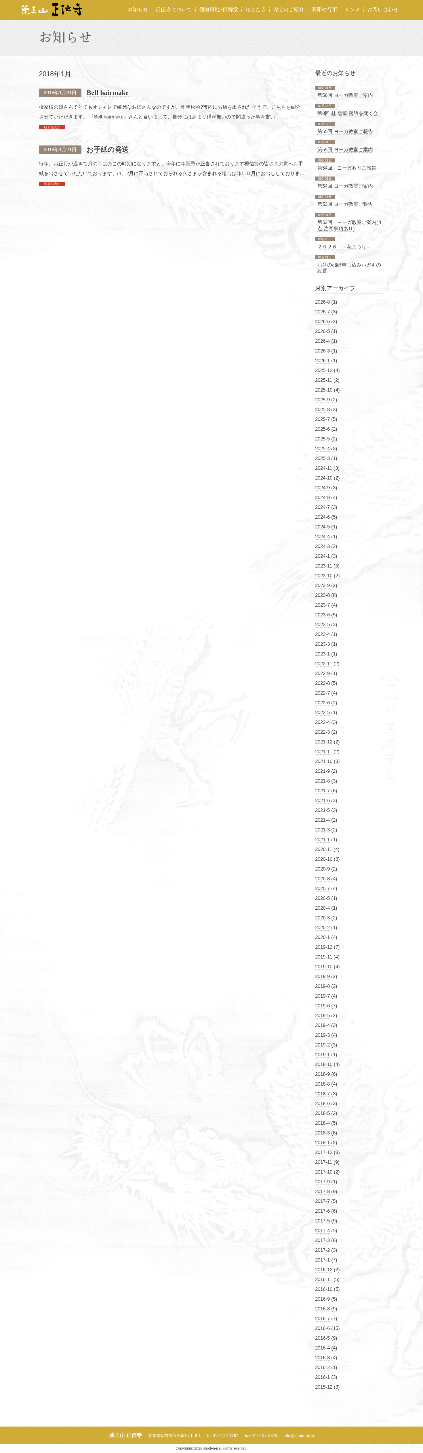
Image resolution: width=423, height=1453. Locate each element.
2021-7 (322, 790)
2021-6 (322, 800)
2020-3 (322, 918)
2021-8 (322, 781)
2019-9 (322, 976)
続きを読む (52, 127)
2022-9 (322, 673)
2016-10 (323, 1289)
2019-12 (323, 947)
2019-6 (322, 1006)
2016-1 (322, 1377)
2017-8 (322, 1191)
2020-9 (322, 869)
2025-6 (322, 429)
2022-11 (323, 663)
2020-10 (323, 859)
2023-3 (322, 644)
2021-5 (322, 810)
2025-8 (322, 409)
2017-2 (322, 1250)
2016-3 (322, 1357)
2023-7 (322, 605)
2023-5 (322, 624)
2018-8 (322, 1084)
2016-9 (322, 1299)
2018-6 (322, 1103)
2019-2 (322, 1045)
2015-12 (323, 1387)
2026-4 (322, 341)
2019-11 (323, 957)
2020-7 (322, 888)
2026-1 (322, 360)
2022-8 (322, 683)
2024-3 (322, 546)
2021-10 (323, 761)
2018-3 (322, 1133)
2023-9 (322, 585)
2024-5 (322, 527)
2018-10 (323, 1064)
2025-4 (322, 448)
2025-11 (323, 380)
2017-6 (322, 1211)
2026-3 (322, 351)
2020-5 (322, 898)
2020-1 (322, 937)
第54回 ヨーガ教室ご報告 (346, 168)
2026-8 (322, 302)
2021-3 (322, 830)
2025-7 (322, 419)
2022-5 (322, 712)
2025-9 (322, 399)
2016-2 (322, 1367)
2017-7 (322, 1201)
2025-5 (322, 439)
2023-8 (322, 595)
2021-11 (323, 751)
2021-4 (322, 820)
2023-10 (323, 575)
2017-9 (322, 1181)
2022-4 (322, 722)
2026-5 (322, 331)
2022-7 (322, 693)
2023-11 (323, 566)
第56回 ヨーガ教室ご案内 (345, 95)
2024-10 (323, 478)
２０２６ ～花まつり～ (344, 247)
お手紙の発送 (108, 149)
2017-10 (323, 1172)
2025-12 (323, 370)
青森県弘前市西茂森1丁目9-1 (174, 1435)
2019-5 (322, 1015)
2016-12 (323, 1269)
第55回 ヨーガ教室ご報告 (345, 131)
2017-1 (322, 1260)
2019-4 (322, 1025)
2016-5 (322, 1338)
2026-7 (322, 312)
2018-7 (322, 1094)
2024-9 (322, 487)
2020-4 (322, 908)
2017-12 (323, 1152)
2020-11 (323, 849)
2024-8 (322, 497)
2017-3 (322, 1240)
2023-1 (322, 654)
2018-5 (322, 1113)
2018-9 (322, 1074)
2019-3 (322, 1035)
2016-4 (322, 1348)
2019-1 (322, 1054)
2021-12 (323, 742)
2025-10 (323, 390)
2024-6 (322, 517)
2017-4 (322, 1230)
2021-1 (322, 839)
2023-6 (322, 615)
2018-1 (322, 1142)
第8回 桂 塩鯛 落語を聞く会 (347, 113)
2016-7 (322, 1318)
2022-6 (322, 703)
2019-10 (323, 966)
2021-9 (322, 771)
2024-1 (322, 556)
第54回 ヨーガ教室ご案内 (345, 186)
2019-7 (322, 996)
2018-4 (322, 1123)
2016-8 (322, 1309)
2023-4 (322, 634)
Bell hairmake (108, 92)
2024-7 (322, 507)
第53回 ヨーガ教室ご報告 (345, 204)
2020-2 (322, 927)
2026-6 (322, 321)
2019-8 (322, 986)
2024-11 (323, 468)
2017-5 (322, 1221)
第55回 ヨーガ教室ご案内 (345, 149)
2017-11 (323, 1162)
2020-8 (322, 878)
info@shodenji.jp (299, 1435)
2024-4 (322, 536)
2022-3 (322, 732)
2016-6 (322, 1328)
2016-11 (323, 1279)
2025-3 (322, 458)
